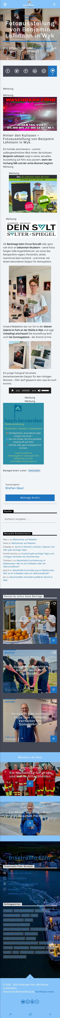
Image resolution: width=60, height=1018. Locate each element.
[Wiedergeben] (12, 390)
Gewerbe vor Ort (13, 934)
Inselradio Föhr (30, 857)
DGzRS (25, 915)
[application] (30, 390)
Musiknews (46, 943)
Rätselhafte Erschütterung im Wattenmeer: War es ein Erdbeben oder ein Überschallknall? (24, 563)
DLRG (34, 915)
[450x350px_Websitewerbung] (33, 194)
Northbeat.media (44, 991)
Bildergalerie (12, 915)
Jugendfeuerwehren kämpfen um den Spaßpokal (30, 670)
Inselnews (30, 18)
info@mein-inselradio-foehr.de (23, 884)
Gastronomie (38, 929)
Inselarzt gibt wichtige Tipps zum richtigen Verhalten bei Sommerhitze (31, 719)
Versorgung (42, 952)
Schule (51, 947)
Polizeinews (21, 947)
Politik (8, 947)
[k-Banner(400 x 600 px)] (30, 433)
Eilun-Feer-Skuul (13, 920)
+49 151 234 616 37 (17, 878)
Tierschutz (27, 952)
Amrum (8, 911)
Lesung (31, 938)
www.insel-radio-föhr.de (19, 873)
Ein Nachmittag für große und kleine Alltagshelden (30, 774)
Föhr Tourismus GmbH (16, 929)
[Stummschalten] (39, 390)
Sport (7, 952)
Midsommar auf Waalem (25, 539)
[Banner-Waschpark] (30, 114)
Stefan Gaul (42, 48)
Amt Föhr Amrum (24, 911)
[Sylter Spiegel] (31, 229)
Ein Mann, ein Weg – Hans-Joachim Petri (31, 814)
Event (29, 920)
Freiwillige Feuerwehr (16, 924)
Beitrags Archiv (29, 497)
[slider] (46, 390)
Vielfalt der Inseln (14, 957)
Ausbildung (42, 911)
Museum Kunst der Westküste (20, 943)
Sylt (15, 952)
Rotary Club (37, 947)
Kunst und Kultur (14, 938)
